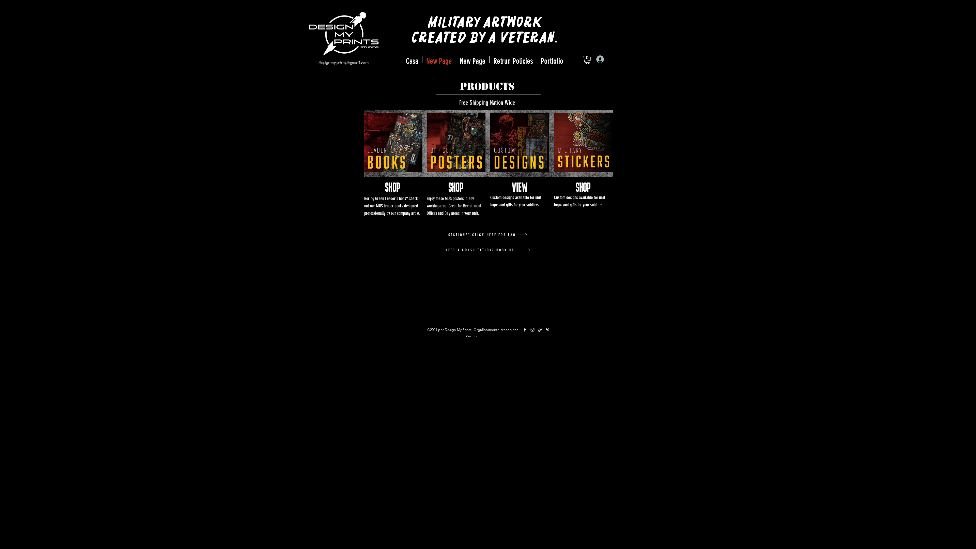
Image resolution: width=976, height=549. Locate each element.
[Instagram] (532, 329)
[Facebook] (524, 329)
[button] (587, 60)
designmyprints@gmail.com (343, 62)
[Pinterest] (547, 329)
